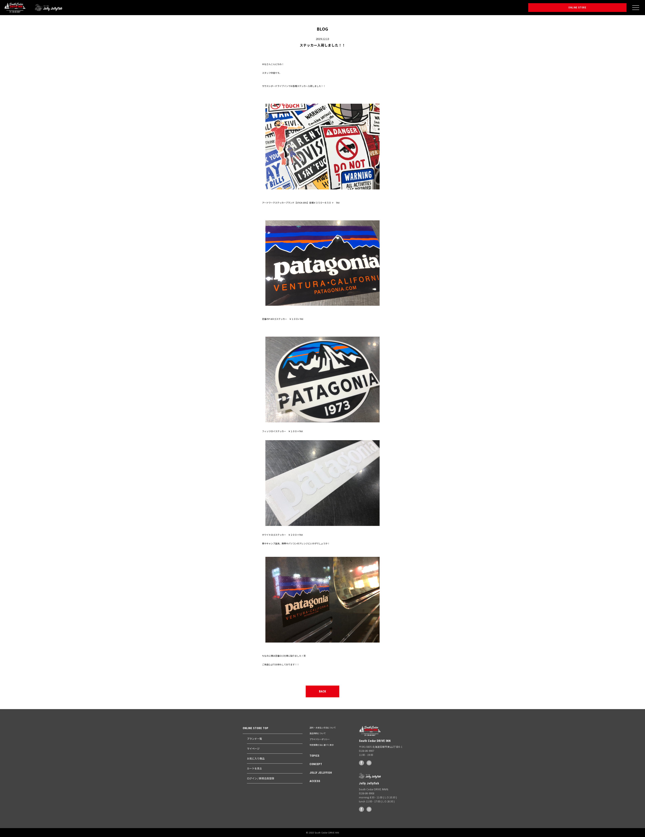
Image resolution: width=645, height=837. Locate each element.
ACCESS (315, 781)
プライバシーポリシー (320, 739)
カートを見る (254, 768)
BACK (322, 691)
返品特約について (318, 733)
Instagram (369, 762)
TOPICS (314, 755)
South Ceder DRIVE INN (15, 7)
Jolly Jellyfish (48, 7)
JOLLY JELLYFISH (321, 772)
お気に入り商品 (256, 758)
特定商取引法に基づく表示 (322, 744)
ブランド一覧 (254, 738)
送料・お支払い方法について (323, 727)
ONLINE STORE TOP (255, 728)
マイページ (253, 748)
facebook (361, 762)
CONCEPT (316, 764)
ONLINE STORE (577, 7)
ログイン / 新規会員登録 (260, 778)
